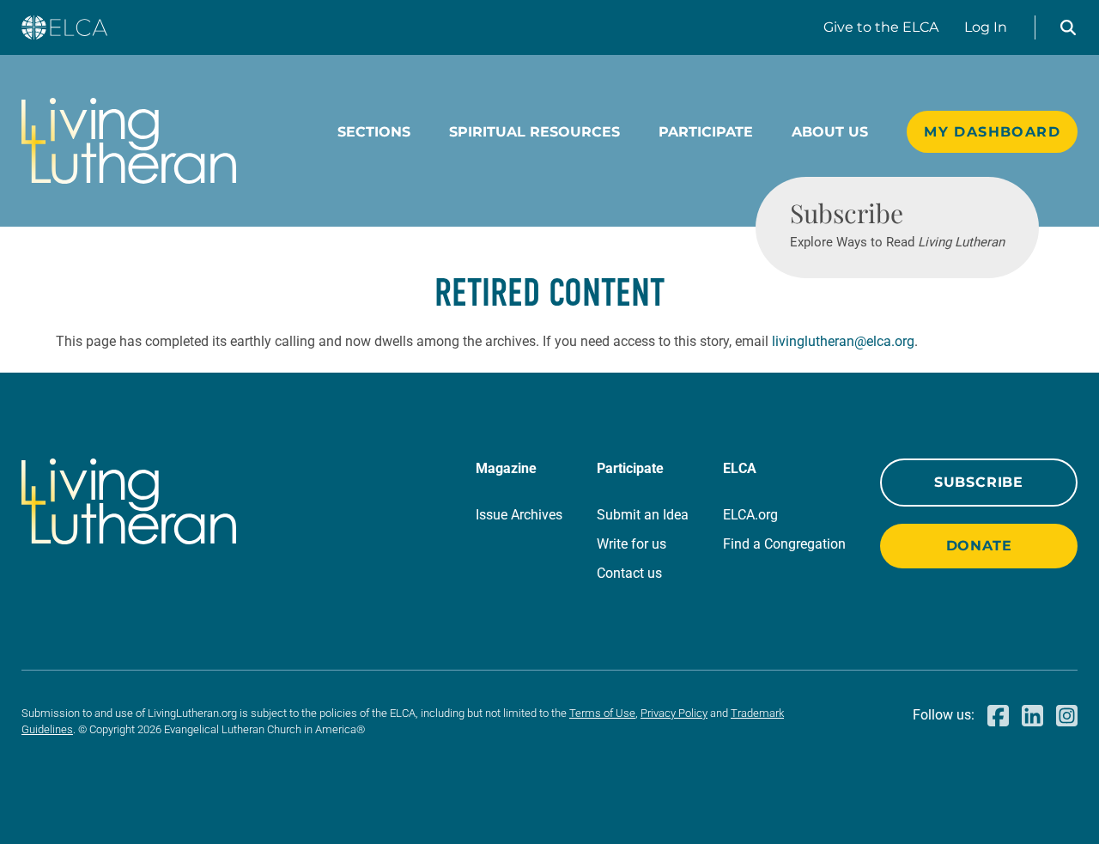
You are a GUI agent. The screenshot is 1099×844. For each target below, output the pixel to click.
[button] (1068, 27)
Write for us (631, 544)
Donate (979, 545)
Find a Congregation (784, 544)
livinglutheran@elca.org (843, 341)
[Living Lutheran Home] (128, 141)
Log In (985, 27)
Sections (373, 132)
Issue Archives (519, 515)
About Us (830, 132)
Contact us (629, 573)
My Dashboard (992, 132)
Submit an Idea (643, 515)
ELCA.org (750, 515)
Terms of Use (602, 713)
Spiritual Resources (534, 132)
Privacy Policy (674, 713)
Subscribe (978, 482)
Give (880, 27)
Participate (706, 132)
